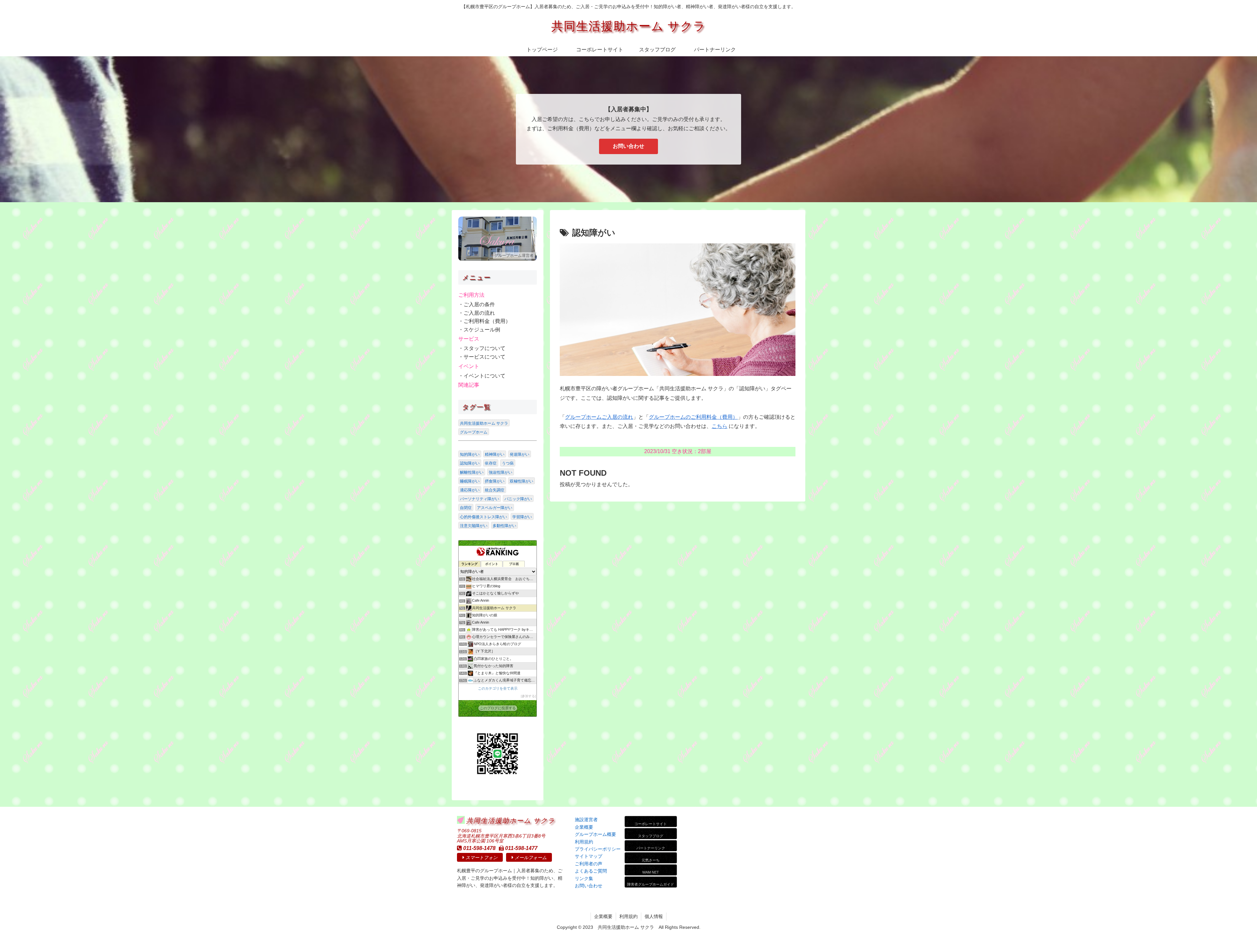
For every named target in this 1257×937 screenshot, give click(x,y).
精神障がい (494, 454)
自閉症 (466, 507)
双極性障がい (521, 481)
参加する (528, 696)
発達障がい (519, 454)
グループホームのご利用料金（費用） (693, 417)
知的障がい (470, 454)
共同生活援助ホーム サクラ (484, 423)
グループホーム (473, 432)
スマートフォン (481, 857)
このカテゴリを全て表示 (498, 688)
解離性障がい (471, 472)
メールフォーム (531, 857)
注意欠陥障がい (473, 525)
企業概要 (603, 916)
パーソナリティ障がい (479, 499)
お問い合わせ (628, 146)
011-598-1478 (479, 848)
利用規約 (628, 916)
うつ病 (508, 463)
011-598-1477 (521, 848)
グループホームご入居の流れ (599, 417)
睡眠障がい (470, 481)
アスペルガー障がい (494, 507)
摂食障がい (494, 481)
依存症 (491, 463)
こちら (719, 426)
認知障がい (470, 463)
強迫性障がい (500, 472)
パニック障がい (518, 499)
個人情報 (654, 916)
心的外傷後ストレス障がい (483, 517)
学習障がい (522, 517)
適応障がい (470, 490)
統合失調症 (494, 490)
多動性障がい (504, 525)
